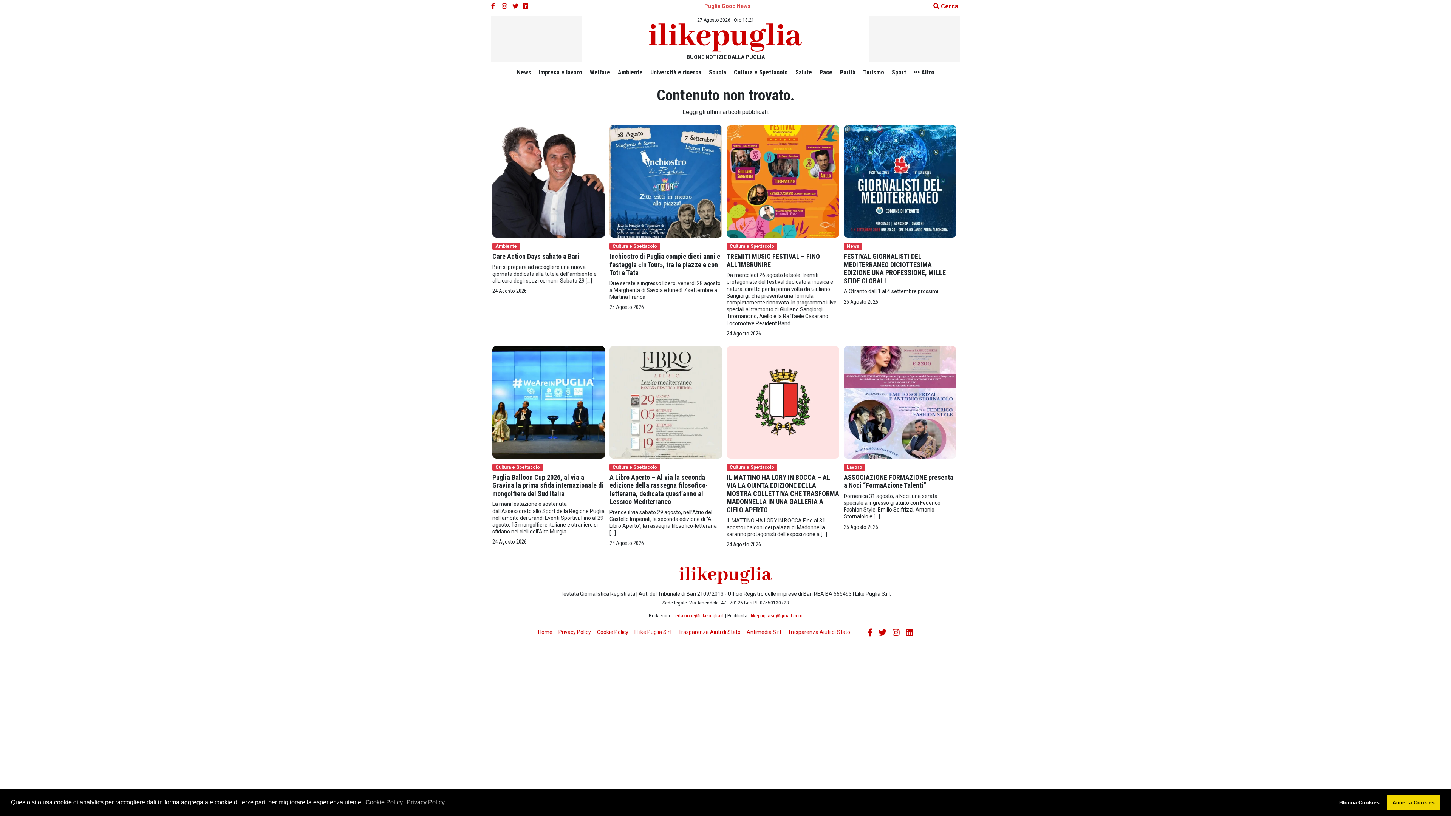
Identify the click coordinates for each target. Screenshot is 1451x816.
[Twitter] (515, 6)
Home (545, 632)
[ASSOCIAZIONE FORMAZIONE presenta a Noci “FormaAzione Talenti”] (900, 401)
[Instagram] (505, 6)
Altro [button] (927, 72)
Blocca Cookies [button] (1359, 802)
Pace (826, 72)
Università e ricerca (675, 72)
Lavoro (854, 467)
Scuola (717, 72)
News (524, 72)
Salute (803, 72)
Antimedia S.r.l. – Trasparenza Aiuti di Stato (798, 632)
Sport (899, 72)
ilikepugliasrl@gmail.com (776, 615)
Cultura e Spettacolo (761, 72)
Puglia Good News (727, 6)
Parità (847, 72)
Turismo (873, 72)
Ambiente (630, 72)
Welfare (600, 72)
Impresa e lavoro (560, 72)
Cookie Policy (384, 802)
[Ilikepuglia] (725, 37)
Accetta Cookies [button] (1413, 802)
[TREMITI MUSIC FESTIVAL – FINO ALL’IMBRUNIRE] (783, 180)
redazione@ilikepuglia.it (699, 615)
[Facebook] (494, 6)
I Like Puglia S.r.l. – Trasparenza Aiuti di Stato (687, 632)
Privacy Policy (426, 802)
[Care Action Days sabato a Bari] (548, 180)
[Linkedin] (526, 6)
